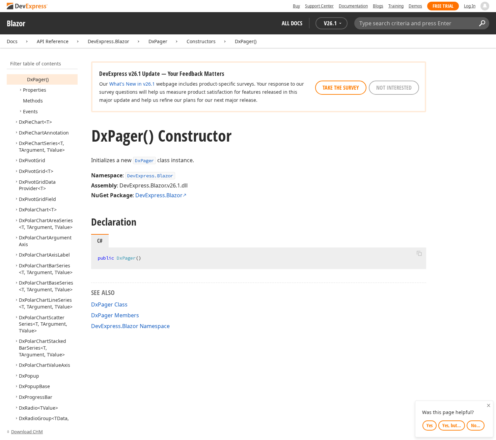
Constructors (201, 41)
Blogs (378, 6)
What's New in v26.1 (132, 84)
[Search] (482, 23)
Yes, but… (451, 425)
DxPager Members (115, 315)
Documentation (353, 6)
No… (475, 425)
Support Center (319, 6)
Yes (429, 425)
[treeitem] (38, 79)
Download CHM (27, 432)
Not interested (394, 87)
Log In (469, 6)
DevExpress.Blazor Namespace (130, 326)
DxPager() (245, 41)
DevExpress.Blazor (108, 41)
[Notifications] (484, 6)
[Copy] (419, 253)
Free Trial (443, 6)
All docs (292, 23)
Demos (415, 6)
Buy (296, 6)
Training (396, 6)
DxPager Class (109, 304)
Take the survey (341, 87)
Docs (12, 41)
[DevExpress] (27, 6)
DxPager (157, 41)
